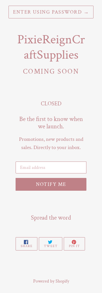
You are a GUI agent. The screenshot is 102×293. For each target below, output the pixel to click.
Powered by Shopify (51, 281)
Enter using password (51, 12)
